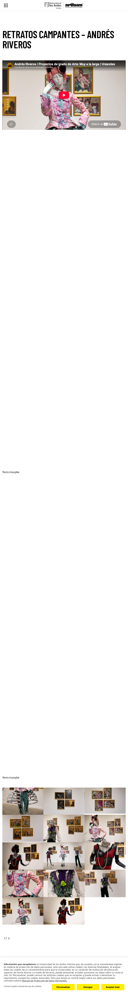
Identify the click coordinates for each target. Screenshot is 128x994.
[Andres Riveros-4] (105, 883)
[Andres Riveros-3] (22, 911)
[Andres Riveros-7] (22, 883)
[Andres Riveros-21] (22, 856)
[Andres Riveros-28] (63, 801)
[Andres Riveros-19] (22, 801)
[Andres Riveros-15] (63, 856)
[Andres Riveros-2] (63, 911)
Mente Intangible (10, 472)
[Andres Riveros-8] (105, 856)
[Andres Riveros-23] (63, 828)
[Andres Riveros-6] (63, 883)
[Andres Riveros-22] (105, 828)
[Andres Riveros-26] (22, 828)
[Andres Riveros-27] (105, 800)
